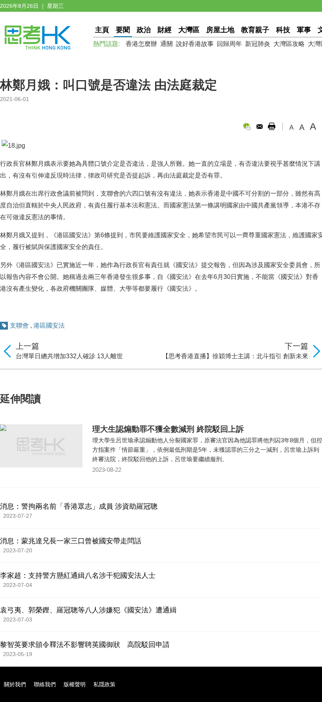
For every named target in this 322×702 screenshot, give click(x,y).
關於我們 (15, 684)
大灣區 (188, 30)
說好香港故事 (195, 43)
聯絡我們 (45, 684)
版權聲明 (75, 684)
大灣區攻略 (289, 43)
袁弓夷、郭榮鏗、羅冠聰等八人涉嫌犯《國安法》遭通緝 (88, 610)
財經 (164, 30)
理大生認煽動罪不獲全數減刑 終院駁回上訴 (168, 429)
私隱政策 (104, 684)
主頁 (102, 30)
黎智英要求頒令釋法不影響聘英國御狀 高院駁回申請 (85, 645)
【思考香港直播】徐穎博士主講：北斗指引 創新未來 (235, 356)
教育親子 (255, 30)
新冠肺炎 (257, 43)
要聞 (123, 30)
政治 (144, 30)
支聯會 (19, 325)
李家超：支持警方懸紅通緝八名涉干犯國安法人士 (78, 575)
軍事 (304, 30)
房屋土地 (220, 30)
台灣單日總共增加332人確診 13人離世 (69, 356)
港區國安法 (49, 325)
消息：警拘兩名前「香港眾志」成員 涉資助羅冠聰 (78, 506)
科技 (283, 30)
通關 (166, 43)
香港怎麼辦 (141, 43)
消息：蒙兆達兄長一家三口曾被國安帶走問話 (70, 541)
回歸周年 (229, 43)
